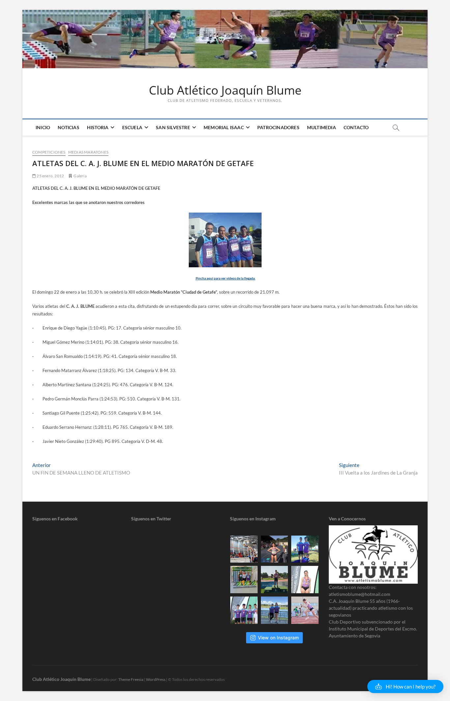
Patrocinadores (278, 127)
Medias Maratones (88, 152)
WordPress (155, 679)
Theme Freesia (130, 679)
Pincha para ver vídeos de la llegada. (225, 278)
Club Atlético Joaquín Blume (225, 90)
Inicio (43, 127)
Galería (79, 175)
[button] (405, 686)
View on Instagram (278, 637)
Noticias (68, 127)
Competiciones (49, 152)
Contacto (356, 127)
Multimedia (321, 127)
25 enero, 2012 (50, 175)
